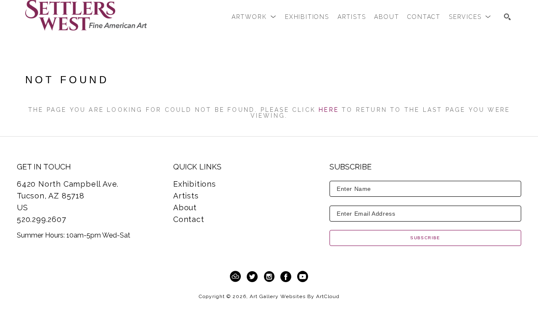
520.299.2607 (41, 219)
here (329, 109)
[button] (254, 16)
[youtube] (302, 276)
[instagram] (269, 276)
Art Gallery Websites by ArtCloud (295, 296)
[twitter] (252, 276)
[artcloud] (235, 276)
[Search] (507, 16)
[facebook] (285, 276)
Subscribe (425, 237)
